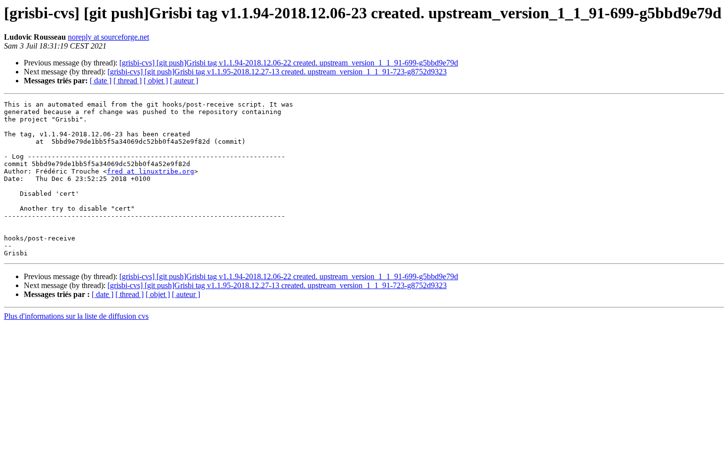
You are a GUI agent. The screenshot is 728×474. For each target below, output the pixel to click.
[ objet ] (156, 80)
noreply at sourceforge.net (108, 37)
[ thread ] (127, 80)
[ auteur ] (184, 80)
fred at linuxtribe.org (150, 171)
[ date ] (100, 80)
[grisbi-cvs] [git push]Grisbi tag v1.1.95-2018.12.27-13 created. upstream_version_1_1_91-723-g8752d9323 (277, 71)
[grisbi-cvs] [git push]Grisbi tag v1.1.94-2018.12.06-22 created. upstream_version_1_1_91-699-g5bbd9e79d (288, 63)
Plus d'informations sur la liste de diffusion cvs (76, 316)
